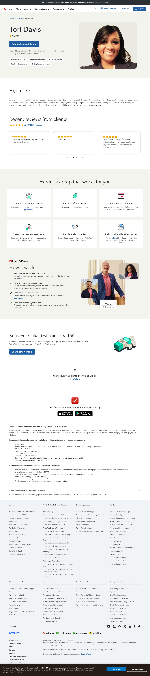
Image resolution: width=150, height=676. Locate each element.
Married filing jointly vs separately (122, 518)
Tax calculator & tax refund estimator (56, 592)
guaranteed (28, 210)
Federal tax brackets (117, 561)
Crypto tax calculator (50, 608)
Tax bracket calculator (51, 595)
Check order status (83, 525)
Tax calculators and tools (52, 589)
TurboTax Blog (14, 538)
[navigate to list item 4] (77, 157)
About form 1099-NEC (118, 531)
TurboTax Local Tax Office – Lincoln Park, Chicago (58, 574)
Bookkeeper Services (118, 618)
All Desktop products (84, 518)
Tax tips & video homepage (120, 512)
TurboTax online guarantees (19, 518)
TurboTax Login (15, 605)
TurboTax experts (15, 18)
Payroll (112, 592)
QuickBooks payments (118, 595)
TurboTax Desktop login (85, 512)
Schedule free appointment (97, 3)
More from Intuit (116, 612)
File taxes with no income (119, 528)
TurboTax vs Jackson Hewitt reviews (89, 605)
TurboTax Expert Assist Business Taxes (57, 543)
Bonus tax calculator (50, 615)
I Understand (116, 669)
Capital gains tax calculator (53, 612)
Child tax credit (115, 554)
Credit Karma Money (17, 535)
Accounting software (117, 589)
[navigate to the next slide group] (82, 157)
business (114, 238)
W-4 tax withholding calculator (54, 602)
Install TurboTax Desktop (85, 521)
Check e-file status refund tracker (55, 598)
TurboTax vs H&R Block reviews (88, 595)
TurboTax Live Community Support (22, 589)
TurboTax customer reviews (86, 589)
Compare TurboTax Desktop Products (90, 515)
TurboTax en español (17, 554)
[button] (75, 490)
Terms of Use (86, 654)
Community (13, 608)
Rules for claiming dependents (121, 525)
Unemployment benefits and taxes (122, 548)
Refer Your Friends (16, 615)
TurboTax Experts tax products (54, 525)
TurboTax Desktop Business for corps (90, 531)
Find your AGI (115, 544)
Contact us (13, 592)
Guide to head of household (120, 521)
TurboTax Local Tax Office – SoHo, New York (58, 564)
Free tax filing (48, 512)
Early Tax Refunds (15, 551)
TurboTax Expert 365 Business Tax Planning (55, 550)
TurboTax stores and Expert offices (56, 555)
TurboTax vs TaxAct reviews (86, 602)
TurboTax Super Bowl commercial (88, 592)
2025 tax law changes (118, 564)
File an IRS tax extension (18, 598)
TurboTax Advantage (84, 528)
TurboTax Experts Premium (53, 528)
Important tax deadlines (118, 558)
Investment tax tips (116, 551)
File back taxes (115, 541)
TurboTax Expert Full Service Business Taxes (57, 538)
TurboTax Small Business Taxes (54, 546)
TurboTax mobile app (17, 548)
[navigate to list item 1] (73, 157)
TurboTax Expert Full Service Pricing (56, 535)
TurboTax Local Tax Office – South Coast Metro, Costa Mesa (58, 569)
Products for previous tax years (20, 544)
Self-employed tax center (18, 525)
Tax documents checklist (52, 618)
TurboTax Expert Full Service (53, 531)
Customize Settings (137, 669)
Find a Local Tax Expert (51, 558)
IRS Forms (13, 521)
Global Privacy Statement (50, 668)
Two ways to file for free (18, 602)
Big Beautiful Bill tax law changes (21, 612)
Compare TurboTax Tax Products (21, 512)
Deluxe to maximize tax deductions (56, 515)
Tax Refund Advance (17, 528)
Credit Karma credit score (119, 605)
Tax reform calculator (50, 621)
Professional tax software (119, 598)
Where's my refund (16, 595)
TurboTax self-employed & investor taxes (58, 518)
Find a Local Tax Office (51, 561)
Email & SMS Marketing (118, 615)
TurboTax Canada (15, 541)
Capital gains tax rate (117, 538)
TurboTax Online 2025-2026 (19, 515)
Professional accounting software (122, 602)
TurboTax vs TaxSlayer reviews (87, 598)
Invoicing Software (117, 621)
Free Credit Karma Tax (118, 608)
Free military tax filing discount (54, 521)
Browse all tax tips (116, 515)
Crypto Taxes (14, 531)
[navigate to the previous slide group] (68, 157)
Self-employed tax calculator (53, 605)
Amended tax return (117, 535)
